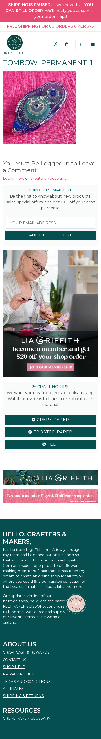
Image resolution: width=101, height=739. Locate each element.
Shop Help (14, 667)
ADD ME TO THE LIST (50, 235)
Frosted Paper (52, 432)
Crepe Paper (52, 419)
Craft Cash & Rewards (26, 652)
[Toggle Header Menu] (93, 44)
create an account (48, 178)
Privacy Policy (18, 674)
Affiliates (13, 688)
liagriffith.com (38, 550)
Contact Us (14, 660)
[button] (56, 44)
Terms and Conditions (26, 681)
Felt (52, 444)
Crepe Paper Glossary (26, 718)
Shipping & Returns (23, 696)
